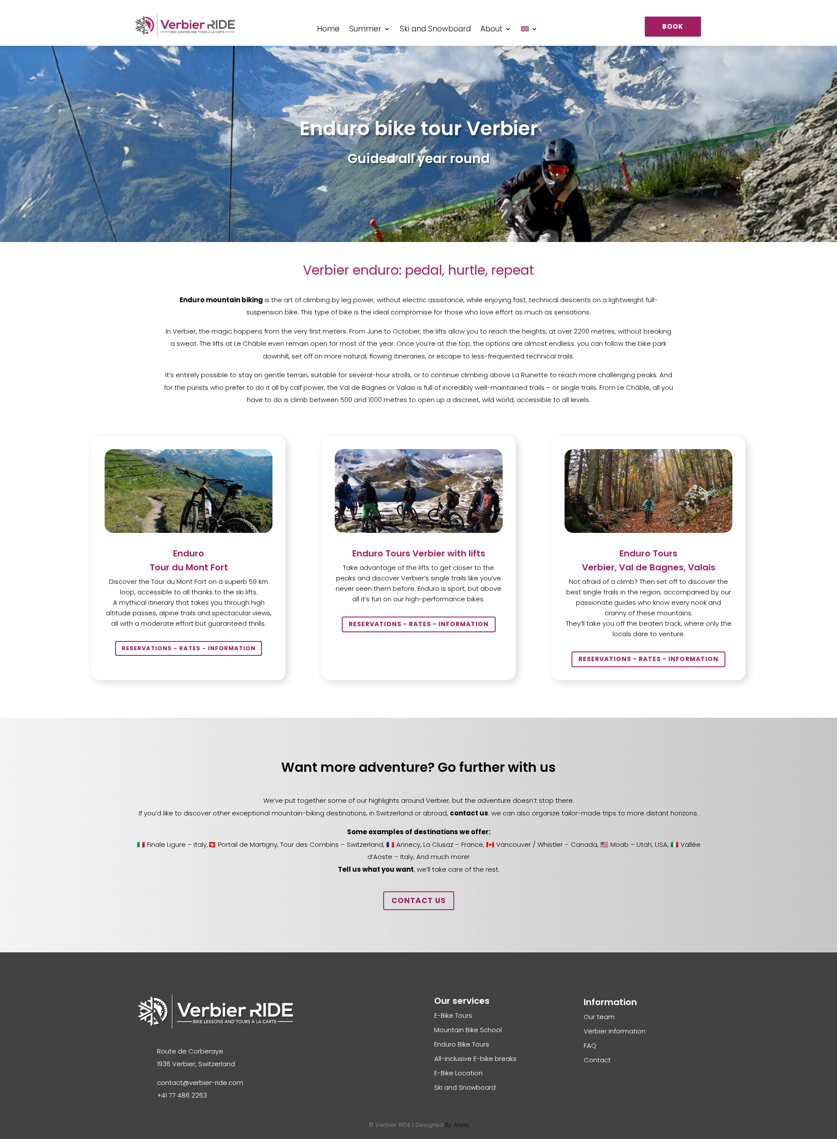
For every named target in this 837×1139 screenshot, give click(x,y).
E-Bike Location (458, 1073)
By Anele (457, 1125)
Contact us (418, 900)
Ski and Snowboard (435, 30)
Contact (597, 1059)
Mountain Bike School (468, 1029)
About (491, 30)
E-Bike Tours (453, 1015)
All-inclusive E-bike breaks (475, 1058)
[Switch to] (529, 30)
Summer (365, 30)
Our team (599, 1016)
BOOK (673, 26)
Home (328, 30)
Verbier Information (615, 1031)
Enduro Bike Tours (461, 1044)
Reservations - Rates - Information (188, 648)
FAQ (590, 1045)
